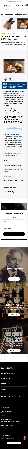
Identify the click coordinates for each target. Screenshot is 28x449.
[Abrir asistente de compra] (25, 438)
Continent (14, 217)
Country (14, 225)
